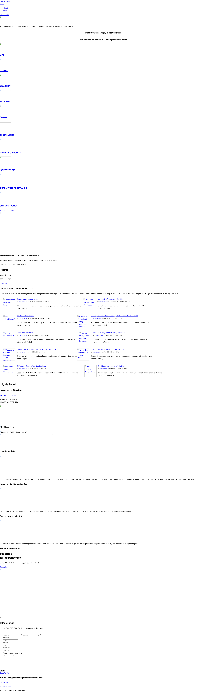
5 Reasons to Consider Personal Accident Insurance (36, 349)
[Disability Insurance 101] (9, 343)
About (5, 8)
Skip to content (6, 1)
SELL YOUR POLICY (9, 206)
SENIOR (3, 117)
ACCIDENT (5, 101)
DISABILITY (5, 86)
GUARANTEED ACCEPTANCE (13, 188)
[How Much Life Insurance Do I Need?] (89, 310)
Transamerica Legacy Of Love (28, 299)
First (20, 635)
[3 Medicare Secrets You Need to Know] (9, 377)
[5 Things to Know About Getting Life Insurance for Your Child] (83, 327)
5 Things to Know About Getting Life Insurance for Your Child (114, 316)
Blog (5, 11)
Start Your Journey (7, 210)
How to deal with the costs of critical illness (107, 349)
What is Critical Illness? (25, 316)
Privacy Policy (5, 686)
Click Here (4, 682)
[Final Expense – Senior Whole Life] (90, 377)
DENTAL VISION (7, 135)
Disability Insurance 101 (26, 333)
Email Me (3, 283)
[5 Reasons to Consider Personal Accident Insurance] (9, 360)
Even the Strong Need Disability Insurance (109, 333)
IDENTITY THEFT (8, 170)
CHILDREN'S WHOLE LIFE (11, 153)
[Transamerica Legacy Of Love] (9, 310)
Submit (2, 670)
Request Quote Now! (8, 395)
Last (39, 635)
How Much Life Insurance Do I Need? (111, 299)
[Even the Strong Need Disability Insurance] (85, 343)
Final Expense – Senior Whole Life (111, 366)
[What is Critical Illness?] (9, 327)
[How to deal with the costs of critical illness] (83, 360)
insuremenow (23, 302)
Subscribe (4, 567)
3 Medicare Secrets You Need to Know (31, 366)
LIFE (2, 55)
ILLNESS (4, 70)
